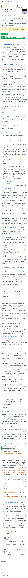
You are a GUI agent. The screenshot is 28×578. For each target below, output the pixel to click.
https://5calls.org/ (10, 531)
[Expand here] (24, 11)
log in (10, 29)
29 (2, 15)
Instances (3, 567)
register (16, 29)
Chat (3, 40)
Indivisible (17, 19)
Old (24, 37)
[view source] (18, 15)
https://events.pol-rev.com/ (11, 492)
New (20, 37)
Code (2, 572)
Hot (3, 37)
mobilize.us (8, 506)
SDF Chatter (8, 1)
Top (7, 37)
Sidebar (4, 34)
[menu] (26, 1)
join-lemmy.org (5, 575)
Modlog (3, 564)
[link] (5, 15)
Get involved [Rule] (7, 9)
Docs (2, 569)
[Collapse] (2, 44)
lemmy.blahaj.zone (5, 11)
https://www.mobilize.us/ (11, 496)
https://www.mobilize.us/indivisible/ (11, 453)
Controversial (13, 37)
